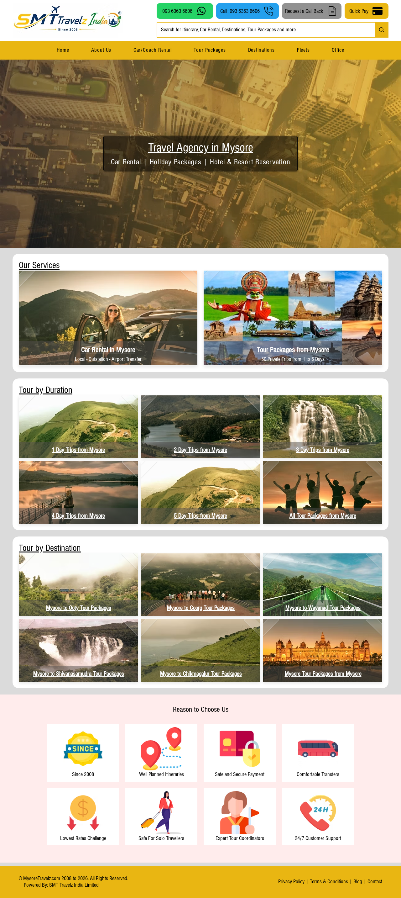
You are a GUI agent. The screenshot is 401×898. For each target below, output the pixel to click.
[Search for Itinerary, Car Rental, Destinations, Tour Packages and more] (381, 30)
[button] (261, 50)
